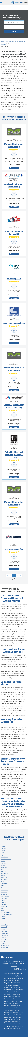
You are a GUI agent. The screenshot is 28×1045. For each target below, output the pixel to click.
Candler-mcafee (6, 859)
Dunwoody (4, 877)
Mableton (4, 898)
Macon (3, 900)
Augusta (3, 855)
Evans (2, 881)
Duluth (3, 875)
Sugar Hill (3, 939)
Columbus (4, 867)
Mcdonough (4, 906)
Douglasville (4, 873)
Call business (14, 168)
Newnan (3, 910)
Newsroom (14, 966)
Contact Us (5, 963)
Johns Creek (4, 890)
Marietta (3, 902)
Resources (15, 961)
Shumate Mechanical (14, 549)
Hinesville (3, 888)
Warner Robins (5, 945)
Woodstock (4, 947)
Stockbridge (4, 935)
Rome (2, 921)
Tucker (3, 941)
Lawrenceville (5, 896)
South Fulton (4, 931)
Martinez (3, 904)
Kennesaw (4, 892)
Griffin (2, 886)
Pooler (3, 917)
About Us (21, 961)
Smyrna (3, 929)
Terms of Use (22, 963)
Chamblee (4, 865)
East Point (4, 879)
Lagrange (4, 894)
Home (2, 42)
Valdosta (3, 943)
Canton (3, 861)
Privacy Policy (13, 963)
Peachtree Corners (6, 914)
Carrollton (4, 863)
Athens (3, 851)
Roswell (3, 923)
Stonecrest (4, 937)
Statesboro (4, 933)
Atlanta (3, 853)
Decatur (3, 871)
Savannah (4, 927)
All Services (7, 961)
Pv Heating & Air (14, 278)
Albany (3, 846)
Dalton (3, 869)
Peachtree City (5, 912)
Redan (3, 919)
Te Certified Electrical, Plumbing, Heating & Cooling (14, 455)
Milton (2, 908)
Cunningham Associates (14, 323)
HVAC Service (10, 42)
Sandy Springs (5, 925)
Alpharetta (4, 849)
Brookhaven (4, 857)
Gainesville (4, 884)
